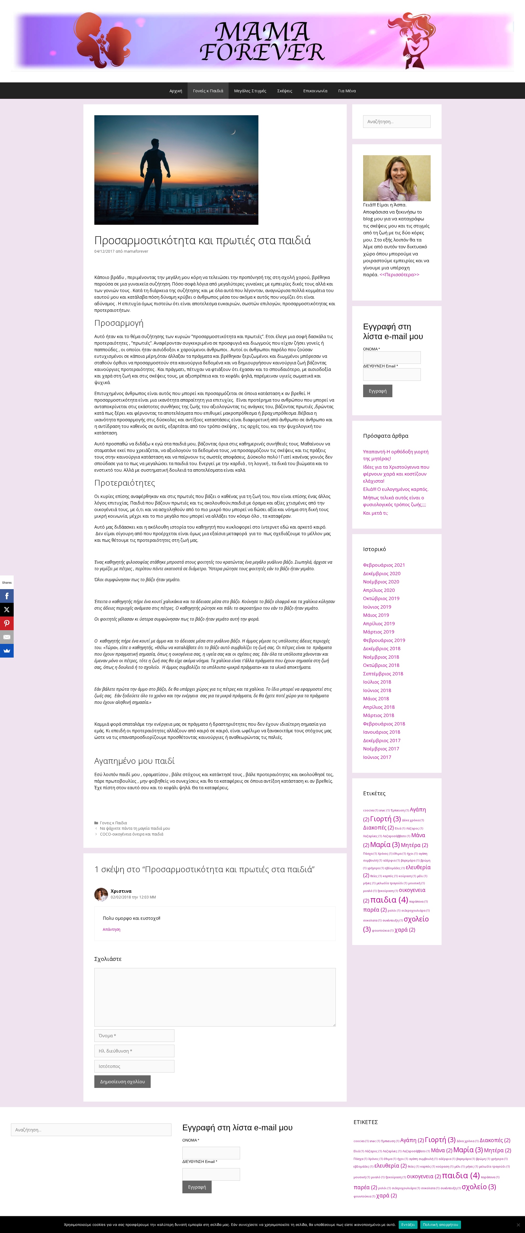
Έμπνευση (400, 810)
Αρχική (176, 90)
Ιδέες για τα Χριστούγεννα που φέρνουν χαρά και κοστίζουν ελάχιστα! (396, 474)
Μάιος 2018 (376, 698)
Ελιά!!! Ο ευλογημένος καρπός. (395, 489)
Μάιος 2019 (376, 615)
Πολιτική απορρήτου (441, 1224)
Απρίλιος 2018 (379, 707)
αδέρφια (391, 860)
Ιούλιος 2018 (377, 682)
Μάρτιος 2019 (378, 632)
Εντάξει (408, 1224)
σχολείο (479, 1186)
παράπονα (418, 901)
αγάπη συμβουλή (423, 1159)
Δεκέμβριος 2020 (382, 573)
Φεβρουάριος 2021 (384, 565)
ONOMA (371, 349)
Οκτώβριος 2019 (381, 598)
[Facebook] (7, 596)
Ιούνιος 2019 (377, 607)
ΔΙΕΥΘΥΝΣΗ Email (380, 366)
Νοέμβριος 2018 (381, 657)
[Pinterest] (7, 623)
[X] (7, 609)
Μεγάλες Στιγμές (250, 90)
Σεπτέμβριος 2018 (383, 673)
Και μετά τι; (375, 513)
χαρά (405, 929)
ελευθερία (390, 1165)
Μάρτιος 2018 (378, 715)
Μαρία (385, 844)
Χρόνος (385, 853)
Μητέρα (414, 845)
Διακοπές (378, 827)
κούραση (407, 876)
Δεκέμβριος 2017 (382, 740)
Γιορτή (385, 818)
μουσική (416, 883)
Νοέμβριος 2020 (381, 581)
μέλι (422, 876)
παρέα (375, 909)
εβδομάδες (395, 868)
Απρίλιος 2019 (379, 623)
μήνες (369, 883)
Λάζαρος (414, 828)
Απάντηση (111, 929)
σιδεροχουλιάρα (415, 910)
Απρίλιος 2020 (379, 590)
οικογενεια (424, 1176)
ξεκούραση (388, 891)
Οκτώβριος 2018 (381, 665)
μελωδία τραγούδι (392, 883)
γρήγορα (376, 868)
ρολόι (394, 910)
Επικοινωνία (315, 90)
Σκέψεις (284, 90)
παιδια (389, 899)
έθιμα (399, 853)
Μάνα (441, 1150)
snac (384, 810)
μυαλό (370, 891)
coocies (370, 810)
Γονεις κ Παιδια (113, 822)
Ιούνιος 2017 (377, 757)
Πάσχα (370, 853)
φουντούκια (382, 930)
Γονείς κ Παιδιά (208, 90)
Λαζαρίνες (372, 836)
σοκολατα (372, 920)
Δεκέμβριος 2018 (382, 648)
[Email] (7, 637)
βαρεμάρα (410, 860)
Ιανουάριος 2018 (381, 732)
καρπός (390, 876)
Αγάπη (412, 1140)
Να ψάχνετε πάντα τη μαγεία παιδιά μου (135, 828)
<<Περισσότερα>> (399, 274)
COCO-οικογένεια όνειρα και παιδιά (131, 834)
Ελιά (400, 828)
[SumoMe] (7, 651)
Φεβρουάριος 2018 (384, 724)
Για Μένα (347, 90)
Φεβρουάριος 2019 (384, 640)
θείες (376, 876)
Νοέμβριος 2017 (381, 748)
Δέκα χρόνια (413, 820)
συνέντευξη (393, 920)
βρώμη (483, 1159)
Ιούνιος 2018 (377, 690)
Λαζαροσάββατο (396, 836)
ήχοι (412, 853)
